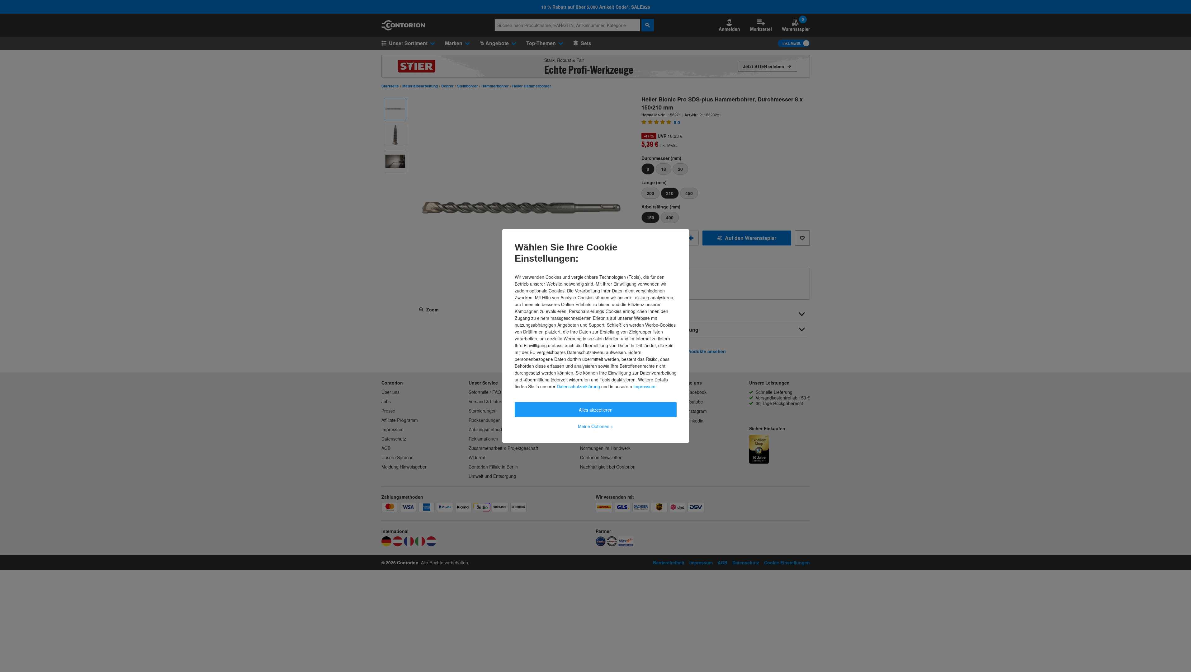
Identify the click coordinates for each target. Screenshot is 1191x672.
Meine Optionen (595, 426)
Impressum (644, 386)
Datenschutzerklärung (578, 386)
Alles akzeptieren (595, 410)
